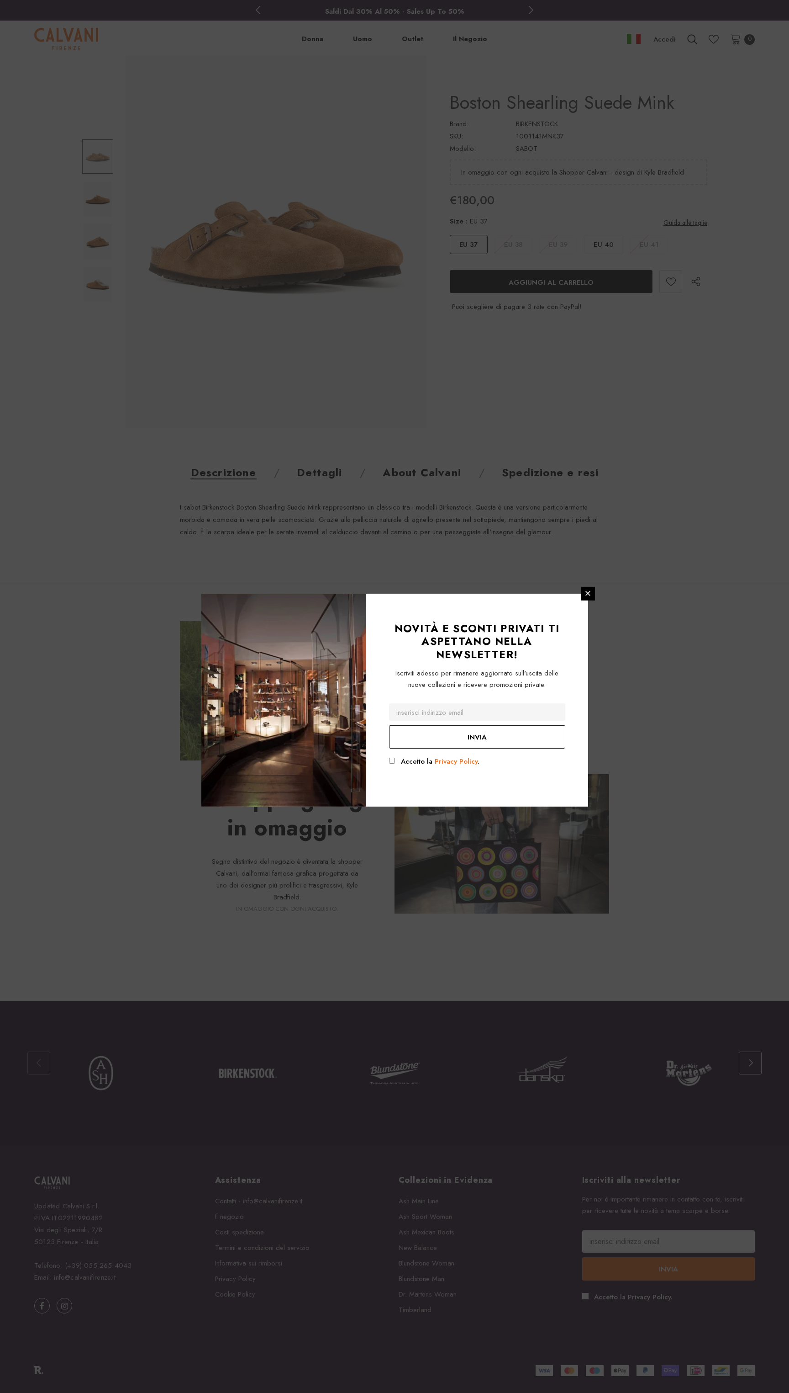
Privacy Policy (456, 761)
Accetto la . (440, 761)
